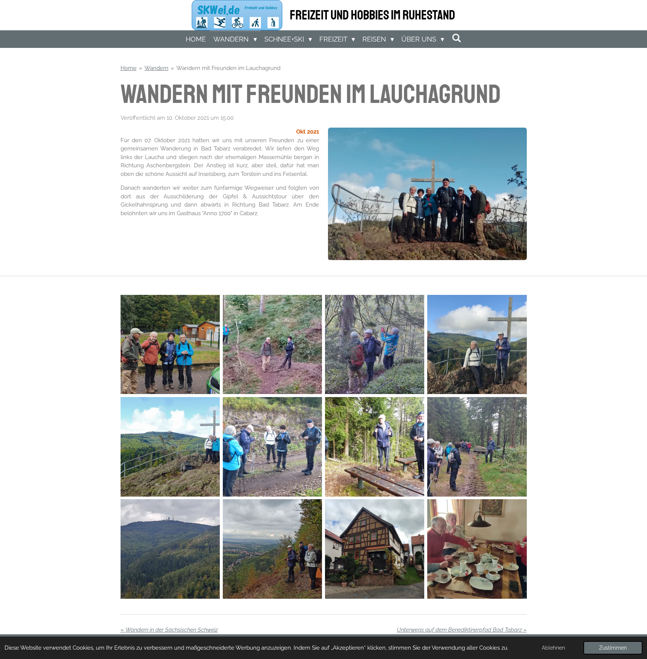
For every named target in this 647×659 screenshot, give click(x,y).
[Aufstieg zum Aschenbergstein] (272, 344)
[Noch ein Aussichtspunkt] (375, 447)
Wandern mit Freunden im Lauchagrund (228, 68)
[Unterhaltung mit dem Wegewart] (477, 447)
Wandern (156, 68)
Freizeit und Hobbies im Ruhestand (372, 15)
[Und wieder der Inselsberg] (170, 549)
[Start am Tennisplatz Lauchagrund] (170, 344)
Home (129, 68)
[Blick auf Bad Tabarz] (272, 549)
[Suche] (456, 38)
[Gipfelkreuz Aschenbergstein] (477, 344)
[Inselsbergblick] (375, 344)
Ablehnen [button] (553, 648)
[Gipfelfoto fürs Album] (170, 447)
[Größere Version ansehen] (427, 194)
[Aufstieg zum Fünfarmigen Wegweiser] (272, 447)
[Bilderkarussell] (220, 230)
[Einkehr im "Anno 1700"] (375, 549)
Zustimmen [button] (613, 648)
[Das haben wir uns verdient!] (477, 549)
